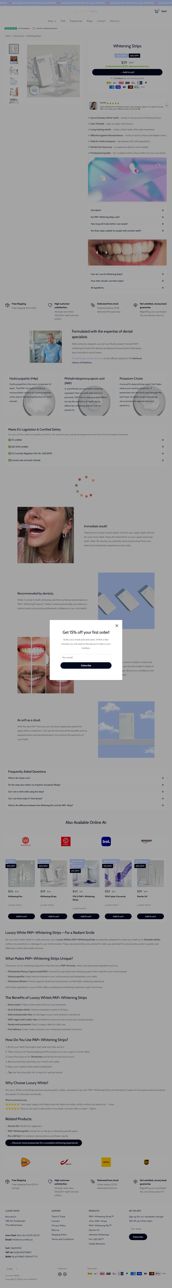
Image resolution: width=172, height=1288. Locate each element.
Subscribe (86, 665)
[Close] (117, 625)
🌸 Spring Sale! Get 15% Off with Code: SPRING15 (31, 2)
